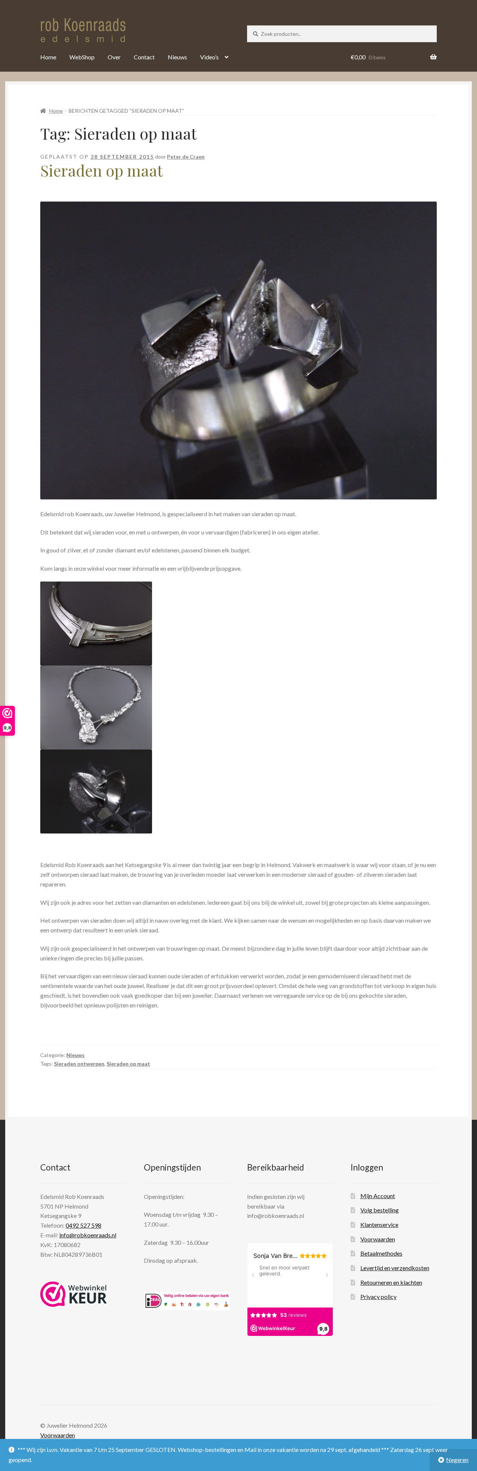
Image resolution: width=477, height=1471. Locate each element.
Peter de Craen (186, 156)
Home (48, 56)
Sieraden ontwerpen (79, 1063)
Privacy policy (378, 1296)
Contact (144, 56)
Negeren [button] (457, 1459)
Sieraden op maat (101, 170)
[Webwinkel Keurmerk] (73, 1294)
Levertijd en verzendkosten (394, 1267)
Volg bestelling (379, 1209)
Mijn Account (377, 1195)
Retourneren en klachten (391, 1282)
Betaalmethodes (381, 1253)
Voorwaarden (377, 1239)
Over (114, 56)
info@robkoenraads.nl (87, 1234)
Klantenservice (379, 1224)
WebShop (82, 56)
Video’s (209, 56)
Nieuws (177, 56)
